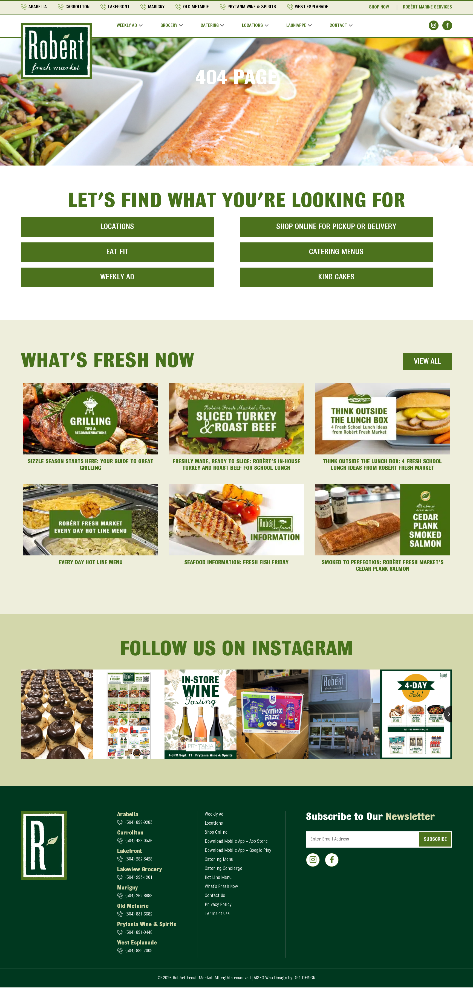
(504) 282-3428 (138, 859)
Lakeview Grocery (139, 870)
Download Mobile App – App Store (236, 841)
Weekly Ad (127, 25)
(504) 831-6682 (138, 914)
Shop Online (216, 832)
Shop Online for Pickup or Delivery (336, 227)
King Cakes (336, 277)
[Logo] (56, 51)
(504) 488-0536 (138, 841)
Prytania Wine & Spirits (251, 7)
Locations (252, 25)
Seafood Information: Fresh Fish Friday (236, 563)
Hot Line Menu (218, 877)
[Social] (434, 25)
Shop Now (379, 7)
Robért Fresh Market (193, 978)
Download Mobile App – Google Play (238, 850)
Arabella (37, 7)
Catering (210, 25)
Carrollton (77, 7)
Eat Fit (117, 252)
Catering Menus (336, 252)
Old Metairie (196, 7)
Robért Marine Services (427, 7)
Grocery (168, 25)
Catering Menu (219, 859)
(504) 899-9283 (138, 822)
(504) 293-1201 (138, 877)
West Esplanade (311, 7)
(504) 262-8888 (138, 896)
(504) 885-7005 (138, 951)
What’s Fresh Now (221, 886)
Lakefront (118, 7)
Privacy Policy (218, 904)
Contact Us (215, 895)
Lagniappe (296, 25)
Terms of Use (217, 913)
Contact (338, 25)
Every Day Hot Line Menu (91, 563)
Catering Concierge (223, 868)
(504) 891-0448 (138, 932)
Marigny (156, 7)
